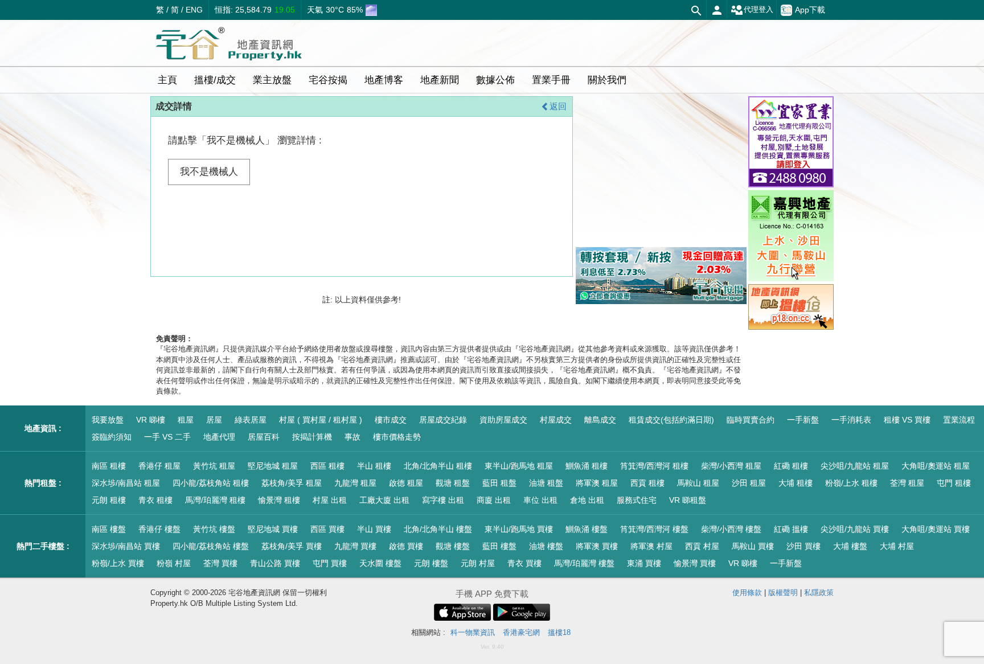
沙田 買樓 (803, 546)
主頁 (167, 80)
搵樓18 (559, 632)
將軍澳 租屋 (597, 482)
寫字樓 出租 (443, 500)
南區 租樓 (109, 465)
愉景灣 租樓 (279, 500)
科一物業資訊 (472, 632)
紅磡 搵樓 (791, 529)
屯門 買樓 (330, 563)
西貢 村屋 (702, 546)
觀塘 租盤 (453, 482)
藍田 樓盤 (499, 546)
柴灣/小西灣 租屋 (731, 465)
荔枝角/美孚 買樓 (291, 546)
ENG (194, 9)
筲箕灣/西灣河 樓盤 (654, 529)
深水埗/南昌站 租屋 (126, 482)
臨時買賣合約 (750, 419)
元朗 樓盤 (431, 563)
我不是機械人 (209, 171)
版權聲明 (783, 592)
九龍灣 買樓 (355, 546)
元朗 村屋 (478, 563)
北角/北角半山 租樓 (438, 465)
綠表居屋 (250, 419)
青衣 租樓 (155, 500)
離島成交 (600, 419)
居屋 (214, 419)
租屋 (186, 419)
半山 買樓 (374, 529)
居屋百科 (264, 436)
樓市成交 (391, 419)
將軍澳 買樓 (597, 546)
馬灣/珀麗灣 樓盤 (584, 563)
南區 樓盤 (109, 529)
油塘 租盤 (546, 482)
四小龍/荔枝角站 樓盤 (211, 546)
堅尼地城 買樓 (273, 529)
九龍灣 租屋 (355, 482)
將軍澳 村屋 (651, 546)
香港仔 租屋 (159, 465)
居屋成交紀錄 (443, 419)
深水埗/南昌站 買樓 (126, 546)
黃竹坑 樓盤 (214, 529)
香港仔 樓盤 (159, 529)
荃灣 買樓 (220, 563)
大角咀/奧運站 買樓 (935, 529)
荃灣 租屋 (907, 482)
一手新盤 (803, 419)
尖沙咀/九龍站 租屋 (855, 465)
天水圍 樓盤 (380, 563)
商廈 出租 (494, 500)
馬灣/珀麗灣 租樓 (215, 500)
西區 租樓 (327, 465)
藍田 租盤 (499, 482)
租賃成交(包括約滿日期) (671, 419)
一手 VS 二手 (167, 436)
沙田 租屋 (749, 482)
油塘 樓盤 (546, 546)
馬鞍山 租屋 (698, 482)
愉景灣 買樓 (695, 563)
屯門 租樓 (954, 482)
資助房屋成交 (503, 419)
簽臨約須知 (112, 436)
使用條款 (747, 592)
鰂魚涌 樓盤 (586, 529)
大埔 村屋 (897, 546)
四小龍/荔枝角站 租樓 (211, 482)
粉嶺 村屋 (174, 563)
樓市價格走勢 (397, 436)
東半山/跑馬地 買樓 (519, 529)
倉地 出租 (587, 500)
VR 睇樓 (150, 419)
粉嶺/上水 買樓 (118, 563)
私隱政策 (819, 592)
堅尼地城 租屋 (273, 465)
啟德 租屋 (406, 482)
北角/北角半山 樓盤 (438, 529)
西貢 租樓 (647, 482)
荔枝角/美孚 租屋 (291, 482)
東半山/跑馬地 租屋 (519, 465)
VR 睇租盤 (687, 500)
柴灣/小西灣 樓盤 (731, 529)
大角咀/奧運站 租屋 (935, 465)
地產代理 (219, 436)
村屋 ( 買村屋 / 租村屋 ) (320, 419)
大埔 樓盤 (850, 546)
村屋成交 (556, 419)
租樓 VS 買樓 (907, 419)
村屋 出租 (330, 500)
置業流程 (959, 419)
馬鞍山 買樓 (753, 546)
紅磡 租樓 (791, 465)
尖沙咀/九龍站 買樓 (855, 529)
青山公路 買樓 (275, 563)
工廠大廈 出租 (384, 500)
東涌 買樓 (644, 563)
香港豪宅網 (521, 632)
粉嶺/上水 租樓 (851, 482)
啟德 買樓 (406, 546)
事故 (352, 436)
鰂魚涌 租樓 (586, 465)
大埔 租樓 (795, 482)
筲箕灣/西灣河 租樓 (654, 465)
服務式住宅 (637, 500)
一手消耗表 (851, 419)
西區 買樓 (327, 529)
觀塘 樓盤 (453, 546)
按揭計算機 (312, 436)
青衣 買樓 (524, 563)
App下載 (810, 9)
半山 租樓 (374, 465)
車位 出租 (540, 500)
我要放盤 (108, 419)
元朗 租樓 (109, 500)
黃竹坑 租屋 (214, 465)
